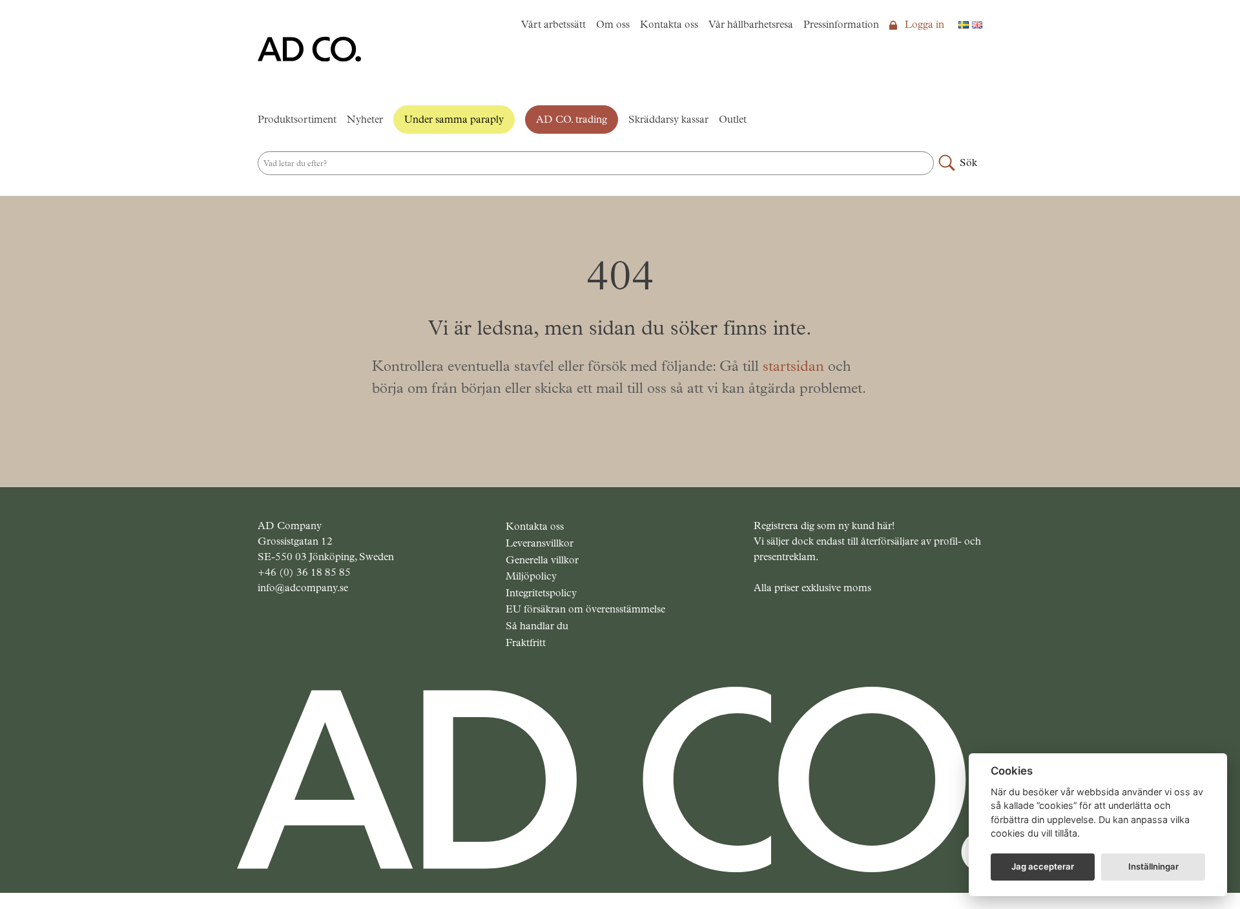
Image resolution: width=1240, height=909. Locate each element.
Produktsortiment (297, 119)
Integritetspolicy (541, 593)
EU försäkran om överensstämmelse (585, 609)
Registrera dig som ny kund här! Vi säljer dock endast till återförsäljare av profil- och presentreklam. (867, 541)
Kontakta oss (669, 24)
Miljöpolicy (531, 576)
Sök (968, 162)
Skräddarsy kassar (668, 119)
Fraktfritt (526, 642)
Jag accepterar (1042, 866)
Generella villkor (542, 560)
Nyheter (365, 119)
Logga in (923, 24)
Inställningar (1153, 866)
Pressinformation (841, 24)
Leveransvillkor (540, 543)
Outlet (733, 119)
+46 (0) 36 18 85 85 (304, 572)
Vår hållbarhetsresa (750, 24)
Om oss (613, 24)
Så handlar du (537, 626)
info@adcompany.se (303, 587)
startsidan (793, 366)
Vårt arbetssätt (553, 24)
